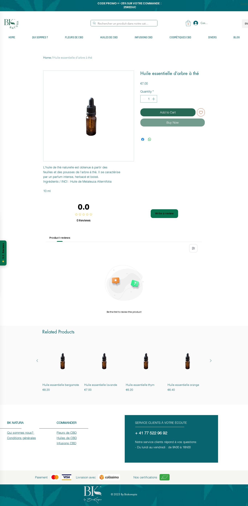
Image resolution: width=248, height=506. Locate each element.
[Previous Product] (37, 360)
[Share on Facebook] (143, 139)
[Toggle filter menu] (193, 248)
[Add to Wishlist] (201, 112)
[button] (188, 23)
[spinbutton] (148, 99)
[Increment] (154, 99)
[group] (124, 369)
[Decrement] (143, 99)
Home (47, 57)
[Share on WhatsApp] (149, 139)
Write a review (164, 213)
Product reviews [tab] (59, 238)
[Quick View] (61, 361)
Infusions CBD (66, 443)
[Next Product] (211, 360)
